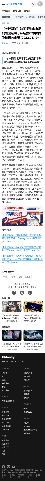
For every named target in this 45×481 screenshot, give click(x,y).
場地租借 (27, 433)
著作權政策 (21, 476)
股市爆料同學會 (8, 401)
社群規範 (30, 476)
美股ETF (5, 451)
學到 (25, 408)
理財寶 (4, 373)
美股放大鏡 (6, 426)
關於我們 (5, 361)
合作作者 (5, 390)
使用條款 (12, 476)
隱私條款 (4, 476)
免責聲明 (38, 476)
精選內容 (17, 10)
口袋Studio (28, 412)
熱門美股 (6, 10)
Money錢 (5, 415)
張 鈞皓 (5, 43)
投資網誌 (5, 412)
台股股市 (5, 440)
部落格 (13, 361)
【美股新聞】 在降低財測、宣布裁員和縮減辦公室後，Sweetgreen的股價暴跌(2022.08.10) (22, 238)
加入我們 (21, 361)
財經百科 (5, 422)
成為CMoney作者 (30, 430)
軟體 (4, 376)
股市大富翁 (28, 391)
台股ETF (5, 447)
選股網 (26, 394)
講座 (4, 380)
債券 (4, 454)
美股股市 (5, 444)
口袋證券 (5, 429)
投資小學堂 (6, 419)
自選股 (27, 10)
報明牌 (26, 398)
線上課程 (5, 383)
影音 (4, 387)
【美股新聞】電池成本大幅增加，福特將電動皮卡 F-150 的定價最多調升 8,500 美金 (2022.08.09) (22, 259)
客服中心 (27, 423)
